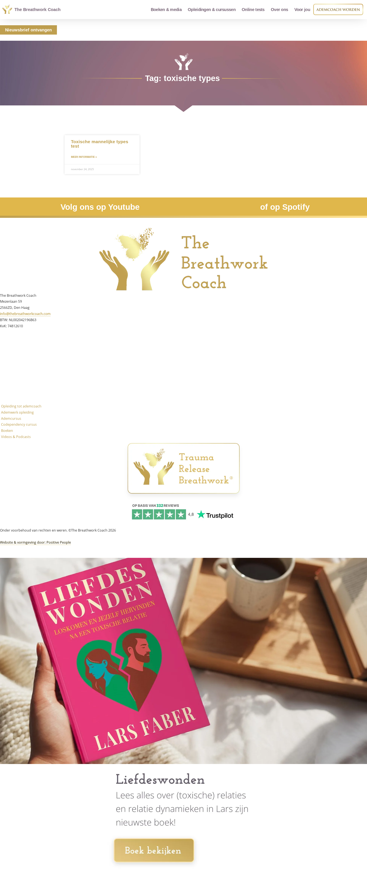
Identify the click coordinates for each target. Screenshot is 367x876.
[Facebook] (5, 340)
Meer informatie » (84, 157)
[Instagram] (5, 352)
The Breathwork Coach (37, 9)
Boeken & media (166, 9)
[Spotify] (5, 390)
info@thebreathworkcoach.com (25, 313)
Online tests (253, 9)
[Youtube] (5, 377)
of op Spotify (285, 207)
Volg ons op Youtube (100, 207)
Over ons (279, 9)
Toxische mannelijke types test (99, 143)
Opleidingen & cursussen (212, 9)
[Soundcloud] (5, 365)
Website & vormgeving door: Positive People (35, 542)
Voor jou (302, 9)
